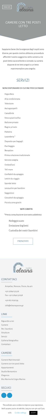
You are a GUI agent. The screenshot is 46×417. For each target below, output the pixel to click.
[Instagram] (3, 395)
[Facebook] (9, 395)
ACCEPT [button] (33, 413)
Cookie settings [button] (20, 413)
